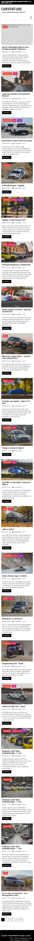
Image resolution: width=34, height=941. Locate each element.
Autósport (7, 120)
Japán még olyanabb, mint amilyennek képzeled (14, 1)
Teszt (5, 336)
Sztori (19, 120)
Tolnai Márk (17, 52)
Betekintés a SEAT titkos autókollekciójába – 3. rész (12, 752)
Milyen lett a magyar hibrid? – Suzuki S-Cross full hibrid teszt (16, 357)
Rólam (17, 938)
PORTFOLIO (25, 940)
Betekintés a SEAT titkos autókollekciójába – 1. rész (12, 848)
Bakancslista (7, 74)
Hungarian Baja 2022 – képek (12, 664)
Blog (5, 27)
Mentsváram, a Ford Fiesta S (12, 619)
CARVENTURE (11, 9)
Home (11, 938)
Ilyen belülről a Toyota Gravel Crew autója (17, 141)
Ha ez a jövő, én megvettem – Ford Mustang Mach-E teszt (14, 894)
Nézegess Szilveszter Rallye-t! (13, 448)
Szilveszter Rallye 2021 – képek (13, 706)
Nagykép (20, 200)
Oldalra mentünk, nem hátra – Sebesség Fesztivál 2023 (16, 311)
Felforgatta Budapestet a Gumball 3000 (16, 265)
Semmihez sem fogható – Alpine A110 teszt (16, 402)
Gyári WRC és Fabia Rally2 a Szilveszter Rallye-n (16, 483)
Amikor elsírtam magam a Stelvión (14, 576)
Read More (6, 66)
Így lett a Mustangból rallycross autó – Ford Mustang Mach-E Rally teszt (16, 48)
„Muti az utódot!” (8, 529)
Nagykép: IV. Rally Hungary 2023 (13, 220)
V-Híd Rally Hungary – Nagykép (13, 185)
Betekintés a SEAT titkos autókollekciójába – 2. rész (12, 801)
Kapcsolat (17, 940)
